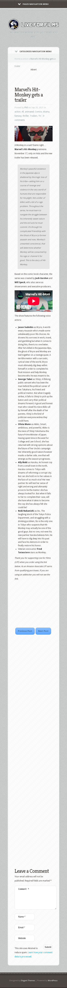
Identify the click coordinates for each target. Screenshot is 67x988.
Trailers (33, 116)
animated (29, 112)
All (23, 112)
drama (46, 112)
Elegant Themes (28, 981)
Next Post (43, 631)
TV (39, 116)
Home (17, 59)
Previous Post (25, 631)
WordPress (53, 981)
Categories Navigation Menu (36, 51)
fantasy (18, 116)
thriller (26, 116)
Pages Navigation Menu (36, 4)
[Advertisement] (41, 76)
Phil (26, 107)
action (25, 59)
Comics (38, 112)
